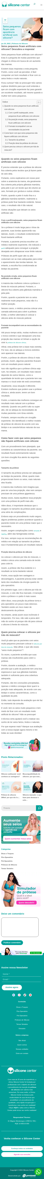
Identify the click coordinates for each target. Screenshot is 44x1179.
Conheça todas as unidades (22, 1148)
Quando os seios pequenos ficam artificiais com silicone (21, 107)
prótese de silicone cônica (16, 342)
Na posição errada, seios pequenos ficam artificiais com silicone (22, 121)
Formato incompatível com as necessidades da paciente (20, 128)
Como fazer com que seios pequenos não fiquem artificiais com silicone (21, 134)
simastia (36, 531)
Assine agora (11, 987)
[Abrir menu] (41, 5)
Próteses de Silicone (20, 43)
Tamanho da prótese (16, 140)
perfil (3, 248)
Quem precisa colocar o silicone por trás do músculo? (21, 148)
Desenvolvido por (14, 1176)
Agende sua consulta (22, 1154)
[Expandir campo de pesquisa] (35, 5)
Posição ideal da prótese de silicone (22, 143)
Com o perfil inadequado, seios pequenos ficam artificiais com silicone (23, 114)
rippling (3, 534)
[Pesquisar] (39, 808)
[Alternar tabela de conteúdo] (37, 102)
